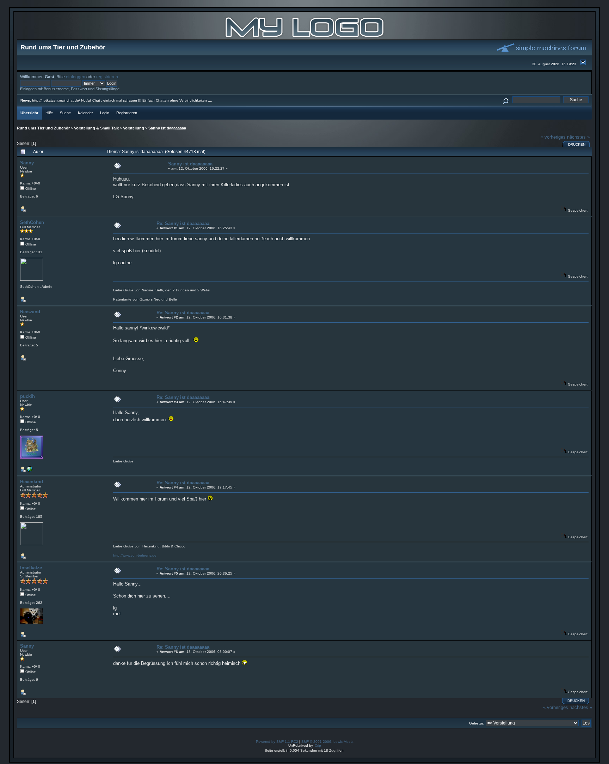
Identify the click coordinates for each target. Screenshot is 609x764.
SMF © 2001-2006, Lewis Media (327, 742)
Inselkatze (31, 567)
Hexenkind (31, 481)
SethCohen (32, 222)
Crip (318, 745)
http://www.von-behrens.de (134, 555)
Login (104, 113)
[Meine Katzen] (29, 471)
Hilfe (49, 113)
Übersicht (29, 113)
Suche (65, 113)
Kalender (85, 113)
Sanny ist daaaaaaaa (167, 128)
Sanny (27, 162)
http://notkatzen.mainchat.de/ (56, 100)
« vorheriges (553, 137)
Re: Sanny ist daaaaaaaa (182, 223)
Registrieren (126, 113)
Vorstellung (133, 128)
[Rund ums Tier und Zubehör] (304, 38)
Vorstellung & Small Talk (96, 128)
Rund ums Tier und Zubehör (43, 128)
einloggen (75, 76)
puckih (27, 396)
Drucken (576, 144)
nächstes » (578, 137)
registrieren (107, 76)
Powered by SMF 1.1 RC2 (277, 742)
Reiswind (30, 311)
